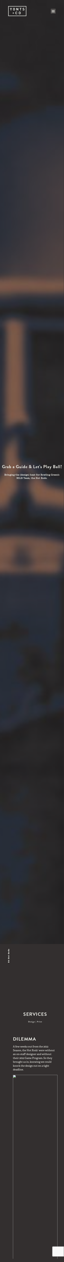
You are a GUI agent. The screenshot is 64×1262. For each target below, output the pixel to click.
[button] (53, 11)
